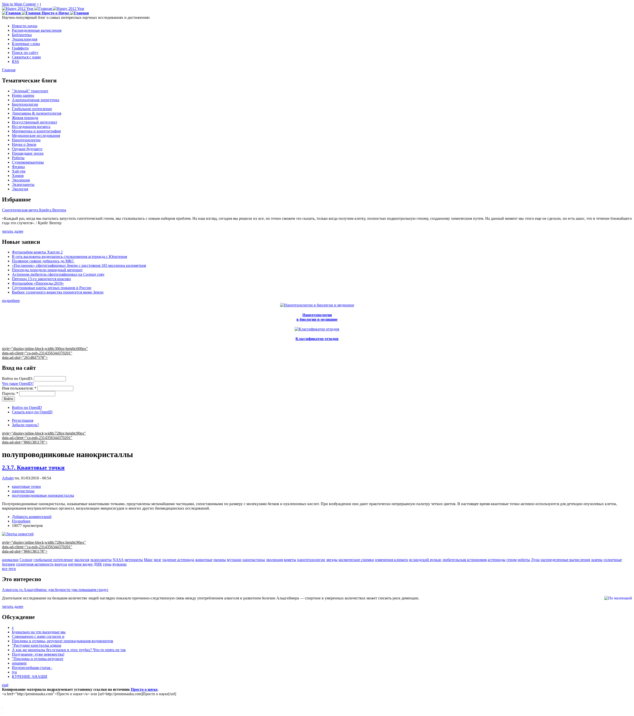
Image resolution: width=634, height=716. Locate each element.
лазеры (597, 560)
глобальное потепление (53, 560)
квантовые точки (26, 486)
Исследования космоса (31, 126)
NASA (118, 560)
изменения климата (391, 560)
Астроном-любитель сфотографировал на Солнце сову (58, 274)
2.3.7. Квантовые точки (33, 467)
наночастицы (23, 491)
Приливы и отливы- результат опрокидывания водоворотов (62, 641)
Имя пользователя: (19, 388)
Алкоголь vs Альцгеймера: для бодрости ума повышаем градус (55, 590)
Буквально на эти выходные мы (39, 632)
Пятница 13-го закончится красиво (41, 279)
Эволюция (21, 180)
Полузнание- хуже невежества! (38, 654)
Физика (18, 167)
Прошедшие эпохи (28, 153)
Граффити (20, 48)
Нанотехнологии (26, 140)
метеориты (134, 560)
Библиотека (22, 35)
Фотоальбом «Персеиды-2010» (38, 283)
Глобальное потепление (32, 109)
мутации (234, 560)
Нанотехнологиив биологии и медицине (317, 317)
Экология (20, 189)
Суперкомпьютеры (28, 162)
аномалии (10, 560)
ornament (19, 663)
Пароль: (10, 393)
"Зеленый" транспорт (30, 91)
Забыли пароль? (25, 425)
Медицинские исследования (36, 135)
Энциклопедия (24, 39)
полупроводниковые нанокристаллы (43, 495)
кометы (290, 560)
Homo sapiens (23, 95)
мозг (157, 560)
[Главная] (43, 8)
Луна (535, 560)
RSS (15, 61)
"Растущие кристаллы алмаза (36, 645)
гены (107, 564)
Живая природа (25, 118)
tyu (14, 672)
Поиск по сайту (25, 52)
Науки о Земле (24, 144)
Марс (148, 560)
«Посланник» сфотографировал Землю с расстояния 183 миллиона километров (79, 265)
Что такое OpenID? (18, 383)
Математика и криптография (36, 131)
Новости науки (24, 26)
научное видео (80, 564)
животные (203, 560)
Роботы (18, 158)
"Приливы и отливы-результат (37, 659)
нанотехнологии (311, 560)
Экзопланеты (23, 184)
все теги (9, 569)
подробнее (11, 300)
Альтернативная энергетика (35, 100)
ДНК (98, 564)
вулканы (119, 564)
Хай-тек (19, 171)
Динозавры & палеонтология (36, 113)
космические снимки (356, 560)
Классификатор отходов (317, 339)
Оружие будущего (27, 149)
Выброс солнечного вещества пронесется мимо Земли (58, 292)
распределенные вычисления (565, 560)
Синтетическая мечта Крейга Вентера (34, 210)
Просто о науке (144, 689)
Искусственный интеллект (34, 122)
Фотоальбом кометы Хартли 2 (37, 252)
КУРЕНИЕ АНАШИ (29, 676)
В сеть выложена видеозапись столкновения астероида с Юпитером (69, 256)
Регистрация (22, 420)
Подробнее (21, 521)
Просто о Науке (55, 13)
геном (511, 560)
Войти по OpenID (27, 407)
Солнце (26, 560)
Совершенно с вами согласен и (38, 636)
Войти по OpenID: (18, 378)
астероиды (496, 560)
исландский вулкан (425, 560)
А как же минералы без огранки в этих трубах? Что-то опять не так (69, 650)
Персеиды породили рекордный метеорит (47, 270)
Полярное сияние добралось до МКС (43, 261)
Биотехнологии (25, 104)
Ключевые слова (26, 44)
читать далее (12, 231)
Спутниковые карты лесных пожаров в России (51, 288)
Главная (8, 70)
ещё (5, 685)
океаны (219, 560)
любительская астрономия (464, 560)
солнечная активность (34, 564)
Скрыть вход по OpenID (32, 412)
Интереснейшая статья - (32, 668)
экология (81, 560)
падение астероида (178, 560)
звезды (332, 560)
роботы (524, 560)
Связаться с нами (26, 57)
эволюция (274, 560)
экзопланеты (101, 560)
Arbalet (8, 478)
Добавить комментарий (32, 517)
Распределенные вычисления (36, 30)
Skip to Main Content (19, 4)
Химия (18, 175)
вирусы (60, 564)
